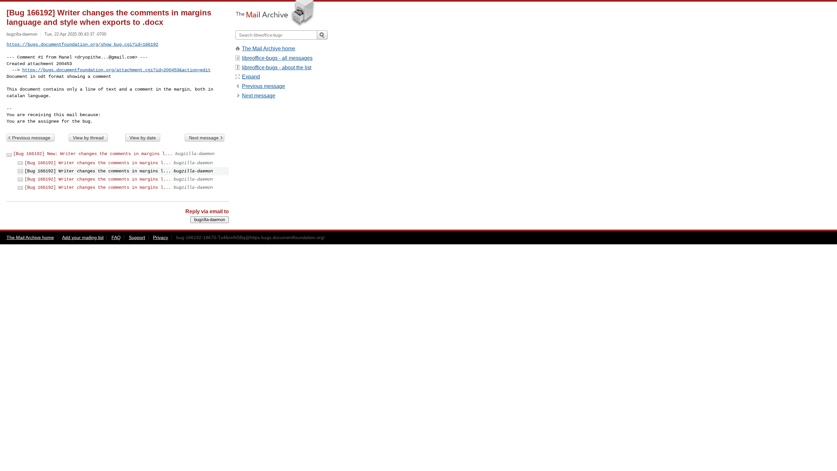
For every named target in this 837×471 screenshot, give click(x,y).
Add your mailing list (83, 237)
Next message (204, 137)
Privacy (160, 237)
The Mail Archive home (268, 48)
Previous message (31, 137)
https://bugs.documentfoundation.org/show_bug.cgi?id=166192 (82, 44)
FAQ (116, 237)
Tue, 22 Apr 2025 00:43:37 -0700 (75, 34)
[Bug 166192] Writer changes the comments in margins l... (98, 163)
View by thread (88, 137)
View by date (142, 137)
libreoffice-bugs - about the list (276, 67)
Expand (251, 76)
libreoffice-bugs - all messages (277, 58)
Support (137, 237)
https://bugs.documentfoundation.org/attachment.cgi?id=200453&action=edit (116, 70)
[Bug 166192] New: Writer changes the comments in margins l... (93, 153)
